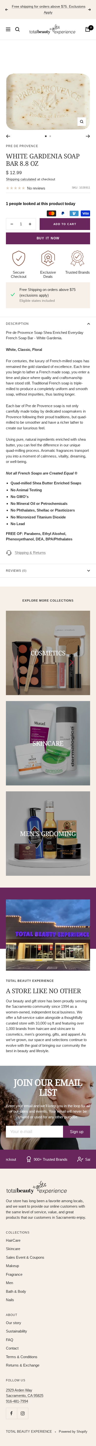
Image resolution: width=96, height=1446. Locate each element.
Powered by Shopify (73, 1431)
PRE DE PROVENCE (22, 146)
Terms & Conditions (21, 1357)
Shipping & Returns (30, 553)
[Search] (17, 29)
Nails (10, 1300)
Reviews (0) (16, 570)
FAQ (9, 1340)
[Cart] (87, 29)
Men (9, 1283)
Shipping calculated (21, 179)
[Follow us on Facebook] (11, 1413)
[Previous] (8, 136)
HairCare (13, 1240)
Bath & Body (16, 1291)
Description (17, 323)
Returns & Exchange (22, 1365)
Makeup (12, 1266)
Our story (13, 1323)
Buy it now (48, 238)
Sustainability (16, 1331)
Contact (12, 1348)
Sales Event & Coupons (25, 1257)
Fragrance (14, 1274)
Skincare (13, 1249)
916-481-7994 (17, 1401)
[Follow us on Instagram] (22, 1413)
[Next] (88, 136)
